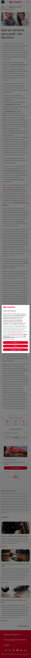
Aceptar (15, 342)
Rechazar (15, 346)
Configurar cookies (15, 349)
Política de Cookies (16, 334)
